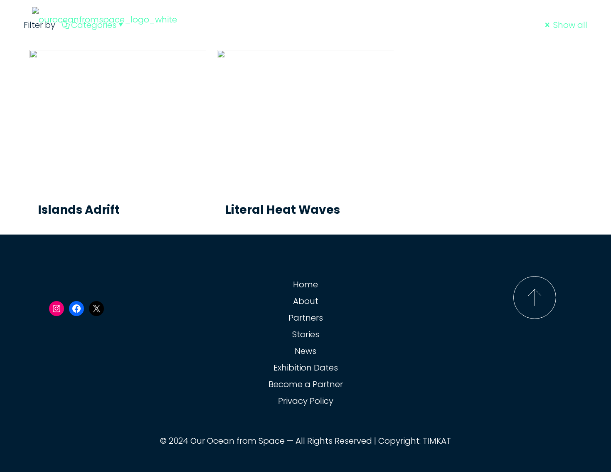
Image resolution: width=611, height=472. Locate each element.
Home (305, 284)
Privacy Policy (305, 401)
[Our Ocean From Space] (104, 18)
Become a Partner (306, 384)
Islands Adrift (79, 210)
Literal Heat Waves (282, 210)
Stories (305, 334)
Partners (305, 318)
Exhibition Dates (305, 367)
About (305, 301)
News (305, 351)
